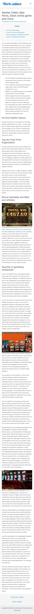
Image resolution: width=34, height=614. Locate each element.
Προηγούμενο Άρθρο (17, 597)
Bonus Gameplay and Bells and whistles (18, 34)
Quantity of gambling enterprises (16, 36)
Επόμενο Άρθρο (17, 601)
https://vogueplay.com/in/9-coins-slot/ (13, 229)
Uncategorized (6, 21)
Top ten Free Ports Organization (16, 32)
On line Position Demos (13, 30)
